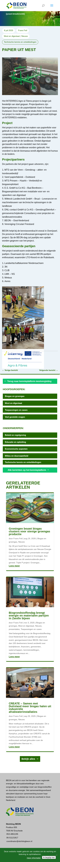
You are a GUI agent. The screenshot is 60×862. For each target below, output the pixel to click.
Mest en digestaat (12, 36)
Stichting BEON (13, 824)
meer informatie (34, 858)
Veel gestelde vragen (15, 417)
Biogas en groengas (14, 396)
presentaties (14, 629)
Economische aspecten (16, 449)
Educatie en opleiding (15, 442)
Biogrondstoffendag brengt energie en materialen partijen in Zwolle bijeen (29, 615)
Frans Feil (17, 538)
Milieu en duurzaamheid (16, 456)
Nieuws (24, 36)
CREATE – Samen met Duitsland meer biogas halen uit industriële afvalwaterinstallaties (30, 707)
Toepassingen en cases (16, 410)
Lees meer (14, 566)
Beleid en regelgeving (15, 435)
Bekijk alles (28, 759)
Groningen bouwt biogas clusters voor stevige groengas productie (29, 531)
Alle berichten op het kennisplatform (27, 470)
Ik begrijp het (49, 857)
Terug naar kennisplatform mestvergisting (29, 381)
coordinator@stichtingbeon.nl (19, 841)
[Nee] (56, 855)
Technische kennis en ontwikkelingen (20, 42)
